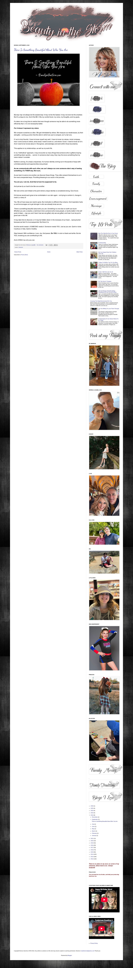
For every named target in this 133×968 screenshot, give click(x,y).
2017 (92, 847)
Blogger (70, 955)
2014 (92, 854)
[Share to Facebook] (55, 245)
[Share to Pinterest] (57, 245)
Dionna (28, 245)
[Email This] (49, 245)
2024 (92, 810)
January (94, 835)
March (94, 831)
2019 (92, 843)
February (94, 833)
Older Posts (79, 252)
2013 (92, 856)
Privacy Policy (94, 943)
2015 (92, 852)
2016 (92, 850)
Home (48, 252)
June (93, 826)
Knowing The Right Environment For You (101, 301)
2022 (92, 815)
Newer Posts (17, 252)
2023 (92, 812)
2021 (92, 838)
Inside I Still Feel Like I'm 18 (105, 272)
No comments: (40, 245)
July (93, 824)
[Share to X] (53, 245)
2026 (92, 806)
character (20, 247)
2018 (92, 845)
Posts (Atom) (24, 254)
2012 (92, 859)
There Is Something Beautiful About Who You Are (41, 50)
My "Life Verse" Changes (104, 281)
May (93, 828)
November (95, 817)
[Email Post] (46, 245)
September (95, 819)
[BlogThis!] (51, 245)
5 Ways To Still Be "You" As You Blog (108, 262)
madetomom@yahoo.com (88, 951)
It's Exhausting (102, 242)
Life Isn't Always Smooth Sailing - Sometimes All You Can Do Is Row (107, 291)
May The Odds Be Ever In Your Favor (108, 233)
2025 (92, 808)
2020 (92, 840)
